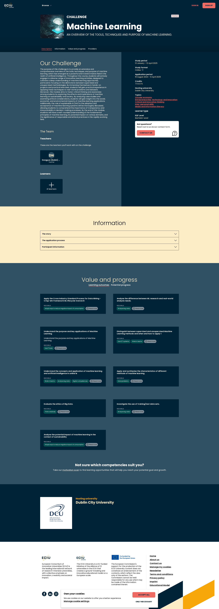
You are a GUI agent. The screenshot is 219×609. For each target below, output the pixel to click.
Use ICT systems (123, 341)
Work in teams (137, 341)
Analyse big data (124, 308)
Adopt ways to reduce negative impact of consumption (64, 308)
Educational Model (160, 585)
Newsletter (155, 570)
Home (153, 556)
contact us (146, 133)
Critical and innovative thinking (149, 102)
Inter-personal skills (144, 104)
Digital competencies (80, 381)
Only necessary (144, 601)
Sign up (209, 5)
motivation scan (70, 470)
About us (154, 559)
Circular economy (143, 97)
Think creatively (50, 412)
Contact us (156, 563)
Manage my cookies (160, 567)
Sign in (195, 5)
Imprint (154, 581)
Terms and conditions (161, 574)
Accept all (144, 594)
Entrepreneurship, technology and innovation (156, 100)
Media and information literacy (149, 106)
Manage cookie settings (76, 601)
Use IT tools (49, 348)
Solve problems (123, 381)
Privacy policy (157, 578)
